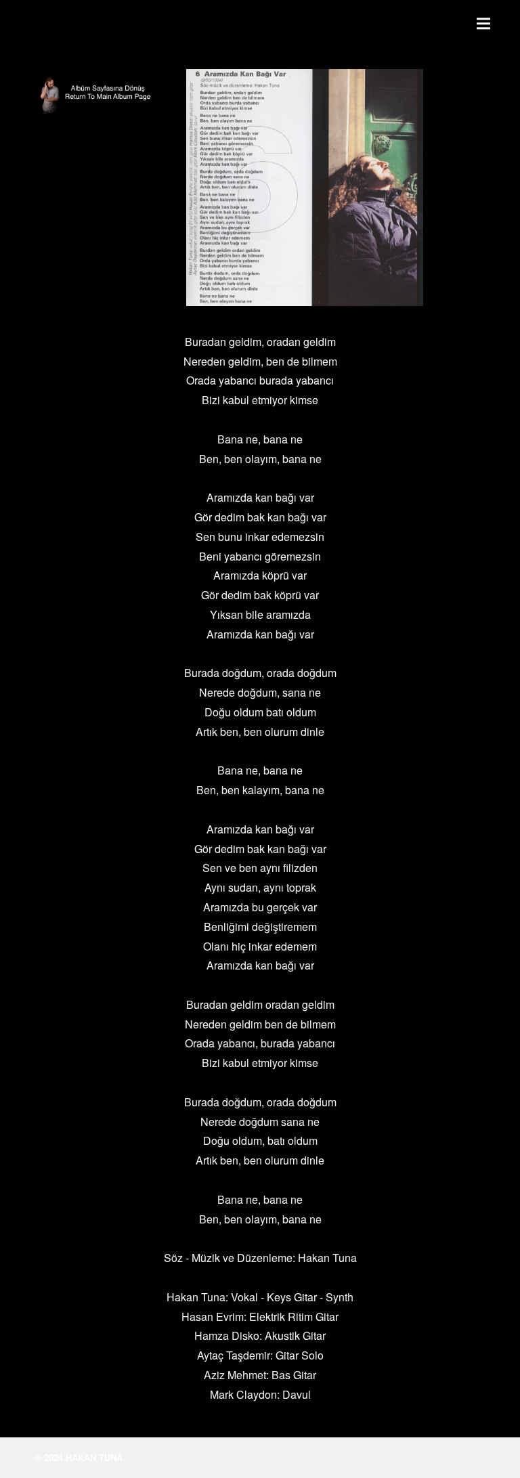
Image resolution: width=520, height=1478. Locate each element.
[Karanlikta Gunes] (99, 95)
